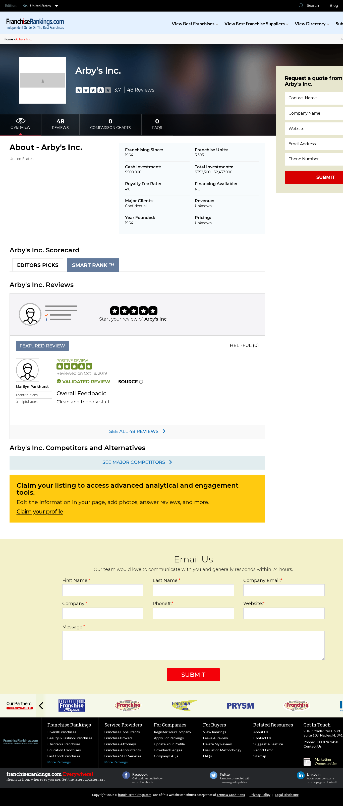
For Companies (170, 724)
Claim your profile (40, 511)
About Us (260, 732)
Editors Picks (38, 265)
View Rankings (214, 732)
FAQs (207, 756)
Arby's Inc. (23, 39)
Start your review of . (133, 319)
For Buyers (214, 724)
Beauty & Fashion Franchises (69, 738)
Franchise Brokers (118, 738)
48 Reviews (140, 90)
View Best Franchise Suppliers (254, 23)
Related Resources (273, 724)
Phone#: (163, 603)
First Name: (76, 580)
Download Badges (168, 750)
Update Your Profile (169, 744)
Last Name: (166, 580)
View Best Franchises (193, 23)
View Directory (310, 23)
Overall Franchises (61, 732)
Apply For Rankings (169, 738)
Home (8, 39)
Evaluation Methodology (222, 750)
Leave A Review (215, 738)
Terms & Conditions (231, 795)
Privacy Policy (260, 795)
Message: (73, 627)
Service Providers (123, 724)
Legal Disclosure (287, 795)
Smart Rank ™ (93, 265)
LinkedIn (301, 775)
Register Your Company (172, 732)
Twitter (213, 775)
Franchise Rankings (69, 724)
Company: (74, 603)
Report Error (263, 750)
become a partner (20, 708)
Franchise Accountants (122, 750)
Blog (334, 5)
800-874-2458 (327, 742)
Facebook (126, 775)
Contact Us (262, 738)
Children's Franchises (64, 744)
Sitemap (259, 756)
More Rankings (59, 762)
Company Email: (262, 580)
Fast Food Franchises (63, 756)
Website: (254, 603)
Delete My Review (217, 744)
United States (40, 6)
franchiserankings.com (134, 795)
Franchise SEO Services (122, 756)
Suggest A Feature (268, 744)
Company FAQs (166, 756)
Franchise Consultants (122, 732)
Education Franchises (64, 750)
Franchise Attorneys (120, 744)
